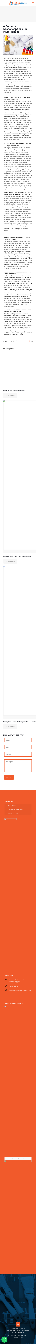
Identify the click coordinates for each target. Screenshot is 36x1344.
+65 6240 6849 (14, 986)
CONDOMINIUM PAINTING (15, 809)
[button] (4, 1340)
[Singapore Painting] (18, 2)
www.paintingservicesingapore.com (20, 990)
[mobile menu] (33, 3)
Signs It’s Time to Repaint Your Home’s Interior (17, 556)
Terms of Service (18, 1337)
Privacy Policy (12, 1335)
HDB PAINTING (12, 806)
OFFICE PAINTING (13, 813)
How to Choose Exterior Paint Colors (14, 390)
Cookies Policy (22, 1335)
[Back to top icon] (18, 1324)
